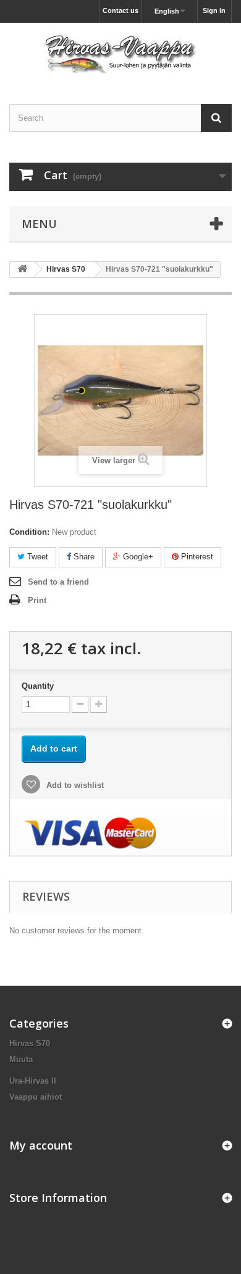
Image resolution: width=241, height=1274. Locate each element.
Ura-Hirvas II (32, 1080)
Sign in (214, 10)
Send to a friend (58, 581)
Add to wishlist (74, 785)
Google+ (136, 556)
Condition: (29, 532)
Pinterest (196, 556)
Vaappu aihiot (35, 1097)
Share (83, 556)
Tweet (36, 556)
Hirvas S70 (29, 1043)
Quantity (38, 686)
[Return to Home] (22, 269)
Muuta (21, 1059)
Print (37, 600)
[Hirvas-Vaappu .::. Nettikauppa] (120, 52)
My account (40, 1145)
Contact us (120, 10)
